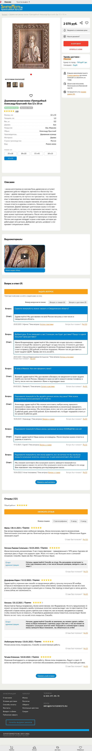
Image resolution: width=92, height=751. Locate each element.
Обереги (25, 705)
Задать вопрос (46, 292)
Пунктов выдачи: (23, 2)
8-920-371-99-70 (51, 696)
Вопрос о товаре (48, 419)
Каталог (5, 14)
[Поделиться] (81, 22)
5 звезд (74, 521)
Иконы (25, 698)
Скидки (25, 711)
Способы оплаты (9, 705)
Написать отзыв (46, 512)
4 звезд (83, 521)
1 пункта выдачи (73, 75)
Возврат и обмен (9, 711)
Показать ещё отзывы (46, 676)
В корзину (76, 44)
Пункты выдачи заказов (20, 722)
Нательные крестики (30, 708)
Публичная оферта (10, 715)
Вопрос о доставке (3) (77, 302)
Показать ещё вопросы (46, 482)
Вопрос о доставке (46, 324)
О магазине (7, 698)
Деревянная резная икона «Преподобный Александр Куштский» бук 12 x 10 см (37, 14)
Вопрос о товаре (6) (57, 302)
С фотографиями (60, 521)
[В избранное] (31, 95)
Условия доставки (10, 701)
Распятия (25, 701)
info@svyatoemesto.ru (55, 706)
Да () (84, 324)
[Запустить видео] (25, 256)
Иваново (7, 2)
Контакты (6, 708)
